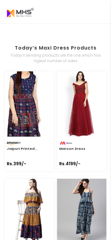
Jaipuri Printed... (22, 148)
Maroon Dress (72, 148)
